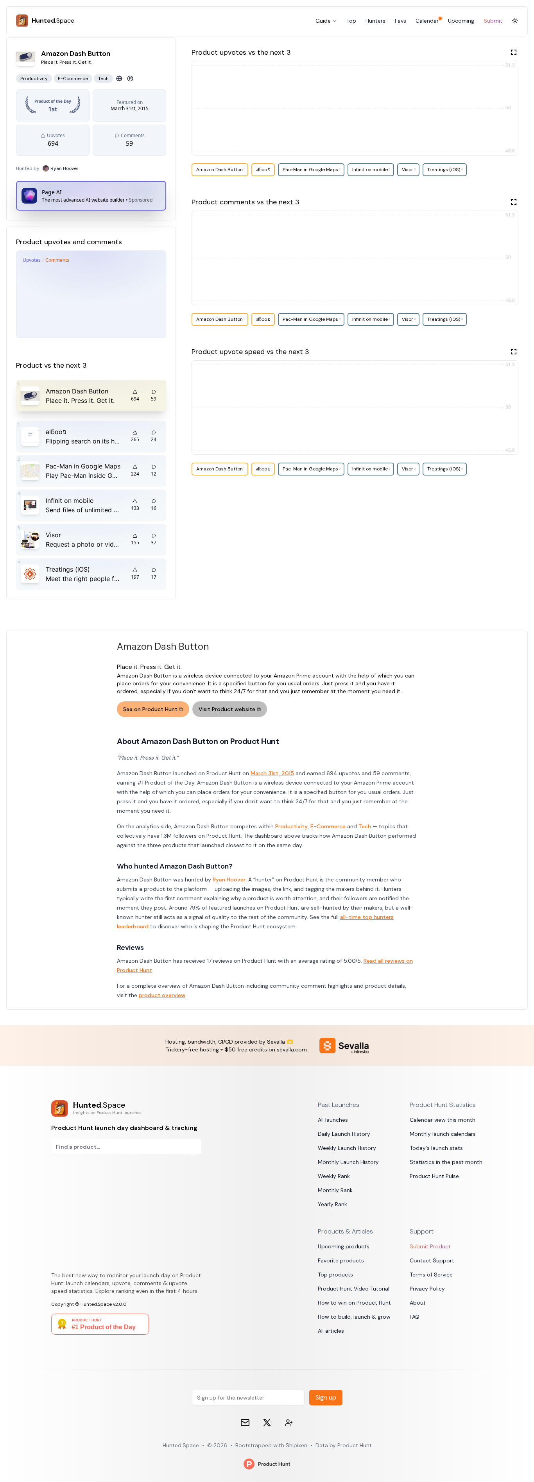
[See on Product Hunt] (130, 78)
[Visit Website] (119, 78)
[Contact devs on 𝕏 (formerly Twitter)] (289, 1422)
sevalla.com (292, 1049)
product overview (162, 995)
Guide (323, 20)
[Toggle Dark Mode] (515, 21)
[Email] (245, 1422)
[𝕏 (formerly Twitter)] (267, 1422)
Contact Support (432, 1260)
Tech (364, 826)
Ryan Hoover (229, 879)
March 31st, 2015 (272, 773)
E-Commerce (328, 826)
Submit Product (430, 1246)
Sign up (325, 1397)
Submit (493, 20)
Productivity (291, 826)
